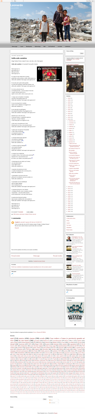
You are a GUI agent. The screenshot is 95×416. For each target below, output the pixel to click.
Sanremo (46, 355)
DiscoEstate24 (30, 365)
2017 (69, 115)
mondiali (22, 376)
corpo (82, 384)
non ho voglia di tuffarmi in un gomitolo (58, 357)
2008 (69, 198)
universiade (49, 370)
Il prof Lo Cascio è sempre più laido (73, 153)
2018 (69, 113)
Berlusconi (46, 340)
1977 (11, 382)
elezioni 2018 (21, 365)
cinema (32, 338)
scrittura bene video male (38, 363)
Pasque (17, 373)
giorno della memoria (38, 371)
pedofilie (65, 359)
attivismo (61, 347)
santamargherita (21, 379)
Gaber (60, 388)
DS (48, 374)
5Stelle (83, 365)
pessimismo (82, 390)
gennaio (71, 141)
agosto (70, 128)
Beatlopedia (29, 46)
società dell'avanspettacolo (63, 365)
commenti (12, 377)
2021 (69, 107)
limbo (42, 390)
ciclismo (75, 391)
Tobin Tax (47, 382)
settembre (71, 126)
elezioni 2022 (13, 385)
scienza (53, 365)
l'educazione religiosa (67, 387)
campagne (70, 373)
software (48, 391)
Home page (14, 46)
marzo (70, 138)
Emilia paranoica (45, 351)
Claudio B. (17, 222)
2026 (69, 98)
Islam (29, 352)
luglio (70, 130)
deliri (34, 357)
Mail (44, 46)
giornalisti (36, 340)
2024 (69, 102)
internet (47, 342)
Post (51, 400)
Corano (11, 387)
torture (69, 385)
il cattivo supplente (59, 355)
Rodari (82, 388)
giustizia (80, 362)
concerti (29, 357)
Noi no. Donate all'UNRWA (39, 42)
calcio (51, 355)
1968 (14, 214)
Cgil (23, 382)
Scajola (11, 380)
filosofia (19, 374)
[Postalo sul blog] (28, 212)
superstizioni (28, 379)
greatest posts (75, 382)
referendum (82, 359)
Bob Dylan (35, 351)
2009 (69, 196)
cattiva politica (14, 342)
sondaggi (40, 374)
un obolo (60, 46)
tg (43, 370)
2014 (69, 186)
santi (12, 338)
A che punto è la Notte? (72, 64)
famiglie (80, 351)
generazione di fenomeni (69, 352)
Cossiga (41, 388)
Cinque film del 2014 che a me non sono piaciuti (74, 183)
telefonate (50, 377)
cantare (35, 368)
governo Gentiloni (22, 393)
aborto (17, 214)
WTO (17, 390)
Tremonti (32, 387)
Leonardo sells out (48, 354)
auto (60, 359)
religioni (37, 349)
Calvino (37, 388)
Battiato (55, 342)
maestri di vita (15, 376)
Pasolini (12, 373)
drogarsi (14, 365)
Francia (68, 354)
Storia (67, 355)
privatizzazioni (13, 379)
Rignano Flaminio (39, 382)
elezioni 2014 (31, 370)
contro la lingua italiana (18, 354)
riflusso (43, 391)
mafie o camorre (48, 368)
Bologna (83, 366)
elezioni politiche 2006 (69, 377)
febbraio (71, 139)
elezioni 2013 (53, 360)
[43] (22, 140)
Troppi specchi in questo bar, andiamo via (74, 161)
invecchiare (38, 354)
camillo (59, 374)
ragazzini (39, 355)
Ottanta (72, 351)
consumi (64, 382)
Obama (11, 371)
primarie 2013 (14, 391)
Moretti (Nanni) (79, 371)
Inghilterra (76, 376)
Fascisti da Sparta (76, 273)
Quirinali (83, 368)
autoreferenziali (57, 340)
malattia (43, 385)
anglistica (74, 355)
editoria (48, 387)
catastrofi (54, 352)
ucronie (48, 373)
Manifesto (14, 366)
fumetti (60, 352)
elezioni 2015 (54, 387)
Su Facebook (51, 46)
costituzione (13, 359)
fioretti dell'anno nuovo (20, 377)
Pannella (55, 377)
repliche (79, 340)
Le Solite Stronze (39, 365)
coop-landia (76, 384)
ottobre (71, 124)
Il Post (67, 220)
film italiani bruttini (75, 360)
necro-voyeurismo (13, 388)
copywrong (33, 366)
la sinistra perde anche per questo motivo (25, 355)
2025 (69, 100)
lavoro (27, 359)
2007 (69, 200)
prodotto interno (22, 391)
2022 (69, 105)
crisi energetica (22, 370)
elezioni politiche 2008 (64, 360)
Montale (65, 391)
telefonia (61, 368)
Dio (13, 368)
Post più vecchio (57, 256)
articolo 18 (53, 382)
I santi (21, 46)
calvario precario (35, 362)
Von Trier (38, 387)
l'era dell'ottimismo (40, 373)
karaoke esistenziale (42, 357)
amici (76, 359)
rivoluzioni (49, 376)
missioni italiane (69, 380)
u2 (60, 384)
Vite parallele (72, 150)
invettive (81, 382)
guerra (48, 344)
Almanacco (12, 357)
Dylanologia (38, 46)
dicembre (71, 120)
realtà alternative (37, 391)
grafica (26, 385)
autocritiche (53, 374)
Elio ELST (47, 393)
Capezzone (81, 385)
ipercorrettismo (13, 384)
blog (40, 342)
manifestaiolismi (62, 346)
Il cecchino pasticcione (74, 163)
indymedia (77, 377)
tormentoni (56, 384)
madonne (30, 360)
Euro (32, 354)
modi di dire (52, 390)
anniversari (21, 214)
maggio (71, 134)
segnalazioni (73, 344)
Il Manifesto (68, 227)
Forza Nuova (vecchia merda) (58, 379)
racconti (79, 342)
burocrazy (43, 387)
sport (51, 384)
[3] (25, 145)
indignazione (37, 385)
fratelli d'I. (61, 354)
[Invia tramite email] (27, 212)
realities (34, 374)
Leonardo (16, 5)
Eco (16, 387)
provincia (65, 362)
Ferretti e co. (26, 387)
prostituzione (20, 362)
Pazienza (70, 391)
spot (26, 388)
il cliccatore (56, 380)
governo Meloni (81, 352)
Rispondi (17, 228)
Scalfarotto (12, 390)
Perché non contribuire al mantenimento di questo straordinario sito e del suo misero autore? (31, 267)
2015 (69, 119)
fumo (60, 387)
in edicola (31, 385)
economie (58, 362)
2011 (69, 192)
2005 (69, 203)
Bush (55, 370)
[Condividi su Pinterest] (32, 212)
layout (29, 393)
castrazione (26, 390)
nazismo (33, 359)
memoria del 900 (74, 346)
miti (35, 352)
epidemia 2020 (57, 351)
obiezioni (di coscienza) (66, 390)
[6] (33, 154)
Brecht (15, 382)
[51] (23, 132)
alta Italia (61, 377)
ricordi (35, 376)
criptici (43, 380)
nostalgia (29, 363)
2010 (69, 194)
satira (55, 376)
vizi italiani (31, 388)
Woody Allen (19, 371)
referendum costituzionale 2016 (41, 360)
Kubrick (61, 391)
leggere (40, 368)
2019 (69, 111)
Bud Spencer (74, 385)
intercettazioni (36, 390)
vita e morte (71, 357)
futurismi (56, 344)
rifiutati (56, 371)
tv (72, 340)
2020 (69, 109)
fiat (31, 390)
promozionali (29, 391)
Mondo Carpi (80, 357)
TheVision (29, 349)
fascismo (54, 349)
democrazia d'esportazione (47, 362)
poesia (66, 351)
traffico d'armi (55, 391)
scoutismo (49, 385)
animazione (28, 368)
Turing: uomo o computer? (72, 176)
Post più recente (15, 256)
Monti (81, 370)
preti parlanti (46, 347)
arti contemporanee (68, 363)
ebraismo (80, 354)
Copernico (67, 368)
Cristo (40, 352)
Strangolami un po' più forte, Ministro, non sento (77, 237)
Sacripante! (81, 379)
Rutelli (75, 379)
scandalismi (60, 376)
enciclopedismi (20, 385)
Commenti (52, 402)
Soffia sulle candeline (73, 173)
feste (56, 354)
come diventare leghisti (36, 346)
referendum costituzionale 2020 (38, 393)
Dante (72, 371)
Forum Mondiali (68, 376)
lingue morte (47, 359)
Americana (21, 344)
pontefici (20, 347)
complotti (38, 380)
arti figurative (21, 359)
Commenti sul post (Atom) (39, 261)
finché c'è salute (30, 373)
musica (21, 338)
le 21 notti (40, 359)
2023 (69, 104)
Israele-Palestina (26, 342)
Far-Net (19, 387)
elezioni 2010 (49, 380)
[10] (32, 157)
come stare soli (32, 380)
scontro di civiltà (59, 366)
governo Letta (13, 363)
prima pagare (38, 384)
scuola (42, 338)
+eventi (68, 223)
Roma (18, 360)
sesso (54, 347)
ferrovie (69, 382)
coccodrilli (71, 342)
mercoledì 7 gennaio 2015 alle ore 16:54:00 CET (31, 222)
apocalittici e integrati (56, 363)
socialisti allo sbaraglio (61, 385)
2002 (69, 209)
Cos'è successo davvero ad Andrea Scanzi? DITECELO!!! (74, 179)
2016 (69, 117)
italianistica (20, 349)
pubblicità (51, 366)
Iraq (13, 360)
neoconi (34, 214)
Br (44, 374)
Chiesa (27, 362)
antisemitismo (21, 352)
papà (82, 377)
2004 (69, 205)
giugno (70, 132)
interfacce (61, 370)
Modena (74, 354)
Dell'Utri (56, 388)
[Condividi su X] (30, 212)
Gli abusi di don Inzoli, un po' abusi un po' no (74, 158)
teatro (34, 379)
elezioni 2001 (53, 393)
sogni (55, 368)
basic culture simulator (67, 384)
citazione (58, 382)
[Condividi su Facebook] (31, 212)
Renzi (66, 340)
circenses (81, 376)
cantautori (80, 355)
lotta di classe (31, 384)
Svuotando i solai (20, 368)
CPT (19, 382)
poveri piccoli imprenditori (71, 370)
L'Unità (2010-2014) (70, 218)
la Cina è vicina (48, 371)
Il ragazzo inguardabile (74, 168)
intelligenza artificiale (37, 377)
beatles (68, 349)
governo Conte (82, 374)
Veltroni (12, 352)
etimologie (16, 393)
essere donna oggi (50, 346)
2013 (69, 188)
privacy (44, 377)
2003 (69, 207)
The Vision (68, 225)
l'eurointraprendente (22, 384)
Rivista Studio (69, 229)
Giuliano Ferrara (28, 214)
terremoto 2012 (68, 366)
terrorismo (45, 349)
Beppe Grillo (38, 344)
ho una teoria (24, 341)
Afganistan (48, 379)
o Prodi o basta (27, 374)
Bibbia (61, 349)
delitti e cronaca (77, 349)
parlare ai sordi (75, 390)
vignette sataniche (75, 365)
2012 (69, 190)
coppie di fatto (66, 374)
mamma (46, 390)
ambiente (14, 370)
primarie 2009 (45, 384)
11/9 (67, 371)
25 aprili (54, 359)
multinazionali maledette (78, 387)
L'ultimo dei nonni (73, 143)
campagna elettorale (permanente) (19, 351)
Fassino (27, 382)
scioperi (62, 371)
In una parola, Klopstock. (74, 155)
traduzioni (76, 366)
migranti (27, 347)
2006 (69, 201)
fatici (23, 373)
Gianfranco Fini (69, 379)
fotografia (29, 377)
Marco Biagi (76, 388)
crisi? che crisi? (72, 362)
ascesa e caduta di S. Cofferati (21, 380)
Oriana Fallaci (75, 368)
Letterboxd (67, 46)
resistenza (39, 370)
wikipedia (81, 380)
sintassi (54, 385)
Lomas (32, 382)
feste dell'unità (74, 374)
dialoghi (12, 344)
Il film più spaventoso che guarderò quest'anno (74, 146)
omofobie (69, 347)
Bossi (64, 373)
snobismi (76, 380)
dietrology (47, 365)
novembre (71, 122)
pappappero (21, 388)
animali (23, 360)
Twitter (70, 359)
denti (79, 391)
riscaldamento (42, 376)
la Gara (62, 342)
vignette (54, 373)
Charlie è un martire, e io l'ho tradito (74, 166)
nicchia (58, 390)
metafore (62, 380)
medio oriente (36, 347)
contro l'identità (27, 371)
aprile (70, 136)
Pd (34, 342)
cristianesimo (24, 346)
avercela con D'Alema (80, 363)
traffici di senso (40, 379)
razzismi (65, 344)
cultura (27, 354)
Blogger (55, 413)
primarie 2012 (29, 376)
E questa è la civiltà (76, 265)
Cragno (46, 388)
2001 (69, 211)
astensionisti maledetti (24, 366)
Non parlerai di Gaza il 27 (74, 148)
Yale (21, 390)
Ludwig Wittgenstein (68, 388)
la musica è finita (42, 366)
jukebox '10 (21, 363)
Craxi (51, 388)
